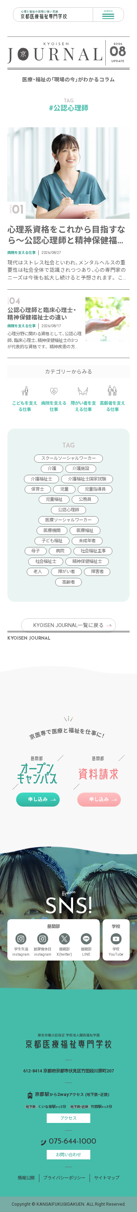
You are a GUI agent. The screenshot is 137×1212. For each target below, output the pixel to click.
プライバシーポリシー (64, 1177)
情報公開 (26, 1177)
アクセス (68, 1118)
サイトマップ (106, 1177)
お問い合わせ (68, 1154)
